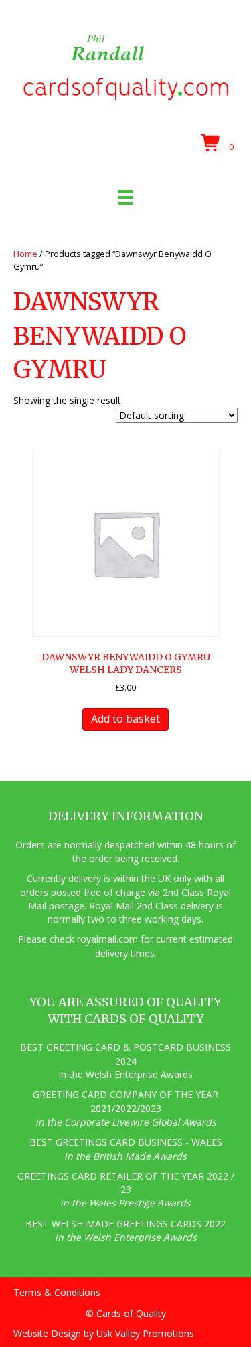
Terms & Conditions (56, 1292)
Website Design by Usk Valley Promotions (103, 1333)
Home (25, 254)
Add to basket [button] (125, 718)
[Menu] (125, 197)
